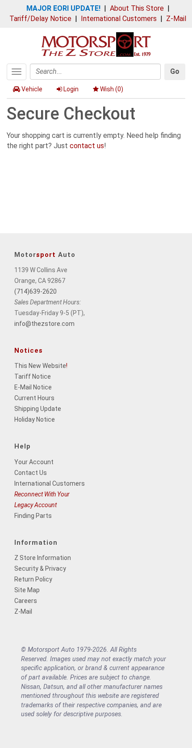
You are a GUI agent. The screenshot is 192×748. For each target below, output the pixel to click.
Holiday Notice (34, 419)
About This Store (137, 8)
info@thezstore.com (44, 323)
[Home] (96, 43)
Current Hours (34, 398)
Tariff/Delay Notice (40, 18)
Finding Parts (33, 515)
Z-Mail (176, 18)
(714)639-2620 (35, 291)
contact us (87, 145)
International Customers (119, 18)
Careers (25, 600)
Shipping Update (37, 408)
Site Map (27, 590)
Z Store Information (42, 557)
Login (71, 89)
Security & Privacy (40, 568)
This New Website (40, 365)
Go (174, 71)
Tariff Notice (32, 376)
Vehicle (31, 89)
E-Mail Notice (33, 387)
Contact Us (30, 472)
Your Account (34, 462)
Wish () (111, 89)
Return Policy (33, 579)
